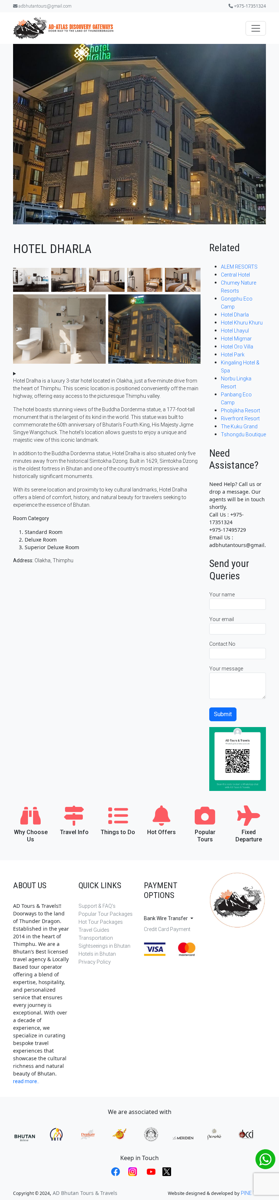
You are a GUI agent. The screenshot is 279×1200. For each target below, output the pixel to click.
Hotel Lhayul (235, 331)
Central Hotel (235, 275)
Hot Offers (161, 832)
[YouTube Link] (150, 1172)
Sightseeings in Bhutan (104, 946)
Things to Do (118, 832)
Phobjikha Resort (240, 410)
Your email (221, 619)
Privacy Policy (94, 962)
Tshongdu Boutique (243, 434)
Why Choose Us (31, 835)
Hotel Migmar (236, 339)
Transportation (95, 938)
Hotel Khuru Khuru (242, 323)
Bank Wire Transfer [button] (166, 918)
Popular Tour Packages (105, 914)
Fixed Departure (248, 835)
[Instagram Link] (131, 1172)
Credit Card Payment (167, 929)
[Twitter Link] (165, 1172)
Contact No (222, 644)
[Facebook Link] (114, 1172)
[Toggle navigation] (256, 28)
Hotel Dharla (235, 315)
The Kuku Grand (239, 426)
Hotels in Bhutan (97, 954)
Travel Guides (93, 930)
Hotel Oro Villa (237, 347)
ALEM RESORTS (239, 267)
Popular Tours (205, 835)
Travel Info (74, 832)
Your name (222, 594)
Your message (226, 669)
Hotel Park (232, 355)
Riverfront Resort (240, 418)
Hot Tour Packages (100, 922)
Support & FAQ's (97, 906)
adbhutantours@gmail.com (44, 6)
